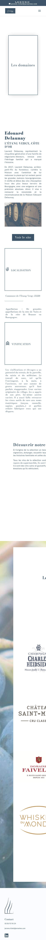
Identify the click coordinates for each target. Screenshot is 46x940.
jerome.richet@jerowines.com (15, 928)
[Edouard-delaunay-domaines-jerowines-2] (23, 226)
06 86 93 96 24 (23, 2)
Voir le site (23, 237)
